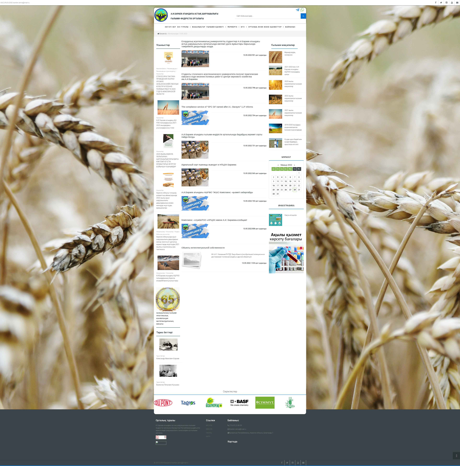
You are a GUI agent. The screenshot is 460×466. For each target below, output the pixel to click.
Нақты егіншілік (291, 215)
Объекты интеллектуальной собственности (203, 248)
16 (274, 186)
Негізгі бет (170, 27)
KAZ (2, 3)
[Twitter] (441, 2)
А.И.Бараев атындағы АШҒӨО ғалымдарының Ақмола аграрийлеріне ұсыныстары (167, 278)
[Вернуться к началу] (456, 456)
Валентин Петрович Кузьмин (167, 385)
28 (295, 190)
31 (278, 194)
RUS (6, 3)
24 (278, 190)
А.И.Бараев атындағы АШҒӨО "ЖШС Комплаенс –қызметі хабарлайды (217, 192)
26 (286, 190)
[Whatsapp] (302, 10)
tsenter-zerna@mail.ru (21, 3)
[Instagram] (446, 2)
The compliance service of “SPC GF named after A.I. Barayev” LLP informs (217, 107)
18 (282, 186)
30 (274, 194)
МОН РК (209, 429)
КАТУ (208, 436)
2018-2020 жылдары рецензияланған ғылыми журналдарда (293, 127)
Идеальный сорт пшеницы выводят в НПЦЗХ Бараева (208, 165)
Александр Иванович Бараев (167, 359)
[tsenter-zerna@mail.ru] (457, 2)
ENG (11, 3)
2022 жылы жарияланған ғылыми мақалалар (293, 98)
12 (286, 181)
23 (274, 190)
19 (286, 186)
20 (290, 186)
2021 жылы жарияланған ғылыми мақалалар (293, 112)
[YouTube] (452, 2)
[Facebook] (435, 2)
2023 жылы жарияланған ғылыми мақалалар (293, 83)
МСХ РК (209, 425)
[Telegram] (298, 10)
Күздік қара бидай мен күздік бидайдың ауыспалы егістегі (293, 141)
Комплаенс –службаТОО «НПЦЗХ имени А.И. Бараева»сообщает (214, 220)
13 (290, 181)
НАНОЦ (209, 433)
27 (290, 190)
